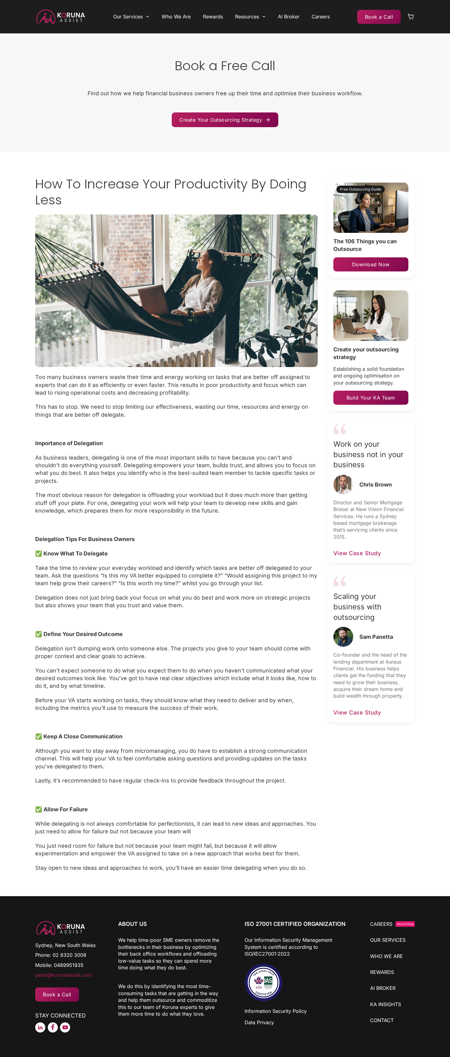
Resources (247, 16)
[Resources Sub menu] (264, 16)
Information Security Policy (276, 1011)
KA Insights (385, 1004)
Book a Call (379, 17)
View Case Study (357, 553)
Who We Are (176, 16)
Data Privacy (259, 1022)
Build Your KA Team (371, 398)
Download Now (371, 264)
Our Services (128, 16)
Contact (382, 1020)
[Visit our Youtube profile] (65, 1027)
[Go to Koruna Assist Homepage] (60, 16)
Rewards (213, 16)
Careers (321, 16)
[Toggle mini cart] (411, 17)
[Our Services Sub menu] (147, 16)
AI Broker (288, 16)
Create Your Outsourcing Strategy (220, 120)
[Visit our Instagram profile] (40, 1027)
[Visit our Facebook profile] (52, 1027)
